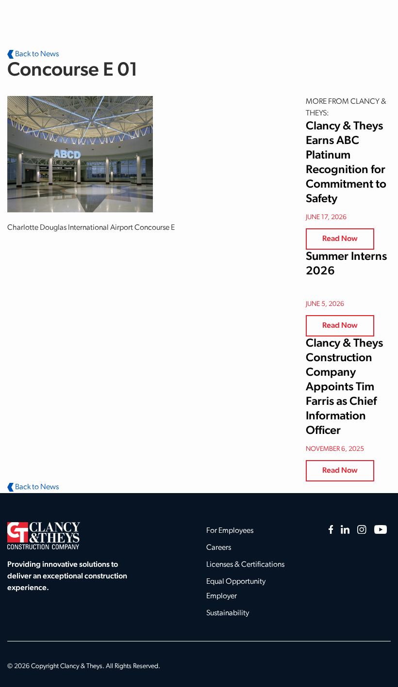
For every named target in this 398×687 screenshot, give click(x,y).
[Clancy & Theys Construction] (43, 536)
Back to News (36, 54)
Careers (218, 548)
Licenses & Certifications (245, 565)
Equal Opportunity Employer (235, 589)
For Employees (229, 531)
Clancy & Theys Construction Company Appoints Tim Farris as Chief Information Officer (344, 387)
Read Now (340, 239)
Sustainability (227, 613)
